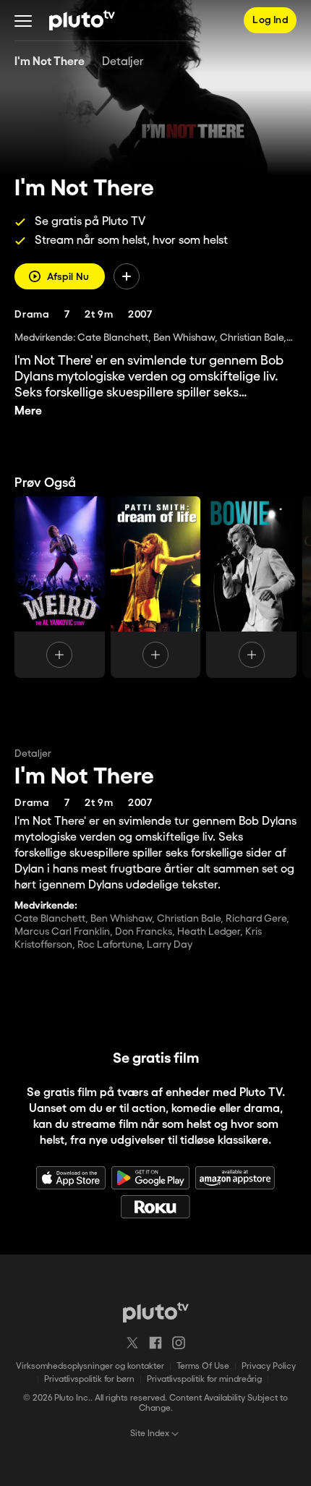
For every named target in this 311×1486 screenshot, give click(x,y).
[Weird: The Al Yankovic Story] (59, 587)
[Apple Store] (71, 1177)
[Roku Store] (155, 1206)
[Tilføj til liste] (127, 276)
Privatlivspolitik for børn (89, 1379)
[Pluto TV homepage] (156, 1312)
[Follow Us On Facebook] (155, 1343)
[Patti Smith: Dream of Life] (156, 587)
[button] (23, 20)
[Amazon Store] (235, 1177)
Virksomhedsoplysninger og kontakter (90, 1366)
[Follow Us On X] (132, 1343)
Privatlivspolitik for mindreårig (204, 1379)
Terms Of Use (202, 1366)
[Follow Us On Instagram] (178, 1343)
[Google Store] (150, 1177)
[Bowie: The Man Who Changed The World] (251, 587)
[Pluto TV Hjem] (82, 20)
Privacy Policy (269, 1366)
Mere (28, 411)
